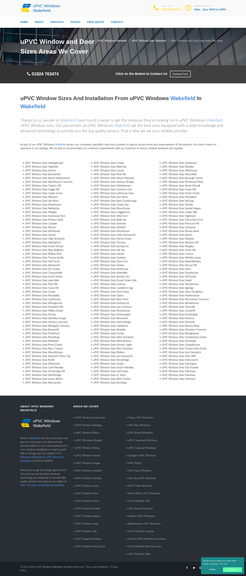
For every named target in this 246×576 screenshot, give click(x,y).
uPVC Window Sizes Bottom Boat (180, 326)
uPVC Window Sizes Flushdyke (179, 341)
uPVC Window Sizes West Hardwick (113, 337)
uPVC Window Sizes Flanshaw (178, 375)
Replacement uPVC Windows (144, 524)
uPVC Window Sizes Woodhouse (180, 284)
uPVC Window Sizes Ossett (40, 292)
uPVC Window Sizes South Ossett (181, 193)
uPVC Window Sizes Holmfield (110, 273)
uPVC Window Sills (86, 531)
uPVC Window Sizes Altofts (177, 235)
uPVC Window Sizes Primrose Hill (180, 223)
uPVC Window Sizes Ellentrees (179, 371)
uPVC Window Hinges (87, 463)
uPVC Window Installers (88, 471)
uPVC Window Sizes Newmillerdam (181, 261)
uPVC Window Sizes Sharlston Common (184, 329)
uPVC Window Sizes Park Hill (109, 174)
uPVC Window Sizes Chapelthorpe (181, 345)
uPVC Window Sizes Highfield (41, 167)
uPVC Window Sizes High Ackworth (45, 239)
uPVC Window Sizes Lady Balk (42, 280)
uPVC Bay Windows (139, 425)
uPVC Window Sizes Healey (108, 265)
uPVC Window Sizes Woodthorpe (43, 352)
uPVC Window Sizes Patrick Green (112, 239)
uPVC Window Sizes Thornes (109, 242)
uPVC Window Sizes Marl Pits (41, 284)
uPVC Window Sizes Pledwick (41, 197)
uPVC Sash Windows (139, 471)
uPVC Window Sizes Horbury (178, 318)
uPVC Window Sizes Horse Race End (182, 220)
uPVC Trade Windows (140, 486)
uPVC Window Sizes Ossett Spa (111, 204)
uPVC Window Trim (139, 501)
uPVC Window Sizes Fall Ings (178, 201)
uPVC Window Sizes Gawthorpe (43, 299)
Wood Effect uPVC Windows (144, 493)
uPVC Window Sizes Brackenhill (42, 174)
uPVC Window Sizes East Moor (110, 197)
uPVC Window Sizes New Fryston (112, 379)
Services (57, 22)
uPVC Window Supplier (141, 531)
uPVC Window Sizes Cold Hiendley (44, 367)
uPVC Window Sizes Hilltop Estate (44, 311)
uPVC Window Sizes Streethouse (180, 273)
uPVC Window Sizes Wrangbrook (43, 303)
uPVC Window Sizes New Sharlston (113, 348)
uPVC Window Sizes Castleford (110, 326)
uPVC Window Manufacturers (145, 546)
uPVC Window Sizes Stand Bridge (112, 322)
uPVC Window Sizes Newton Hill (180, 242)
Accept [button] (232, 569)
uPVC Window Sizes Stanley (177, 204)
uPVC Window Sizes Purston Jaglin (112, 345)
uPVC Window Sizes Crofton (178, 254)
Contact (117, 22)
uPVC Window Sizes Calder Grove (43, 193)
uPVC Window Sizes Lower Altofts (44, 379)
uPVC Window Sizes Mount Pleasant (113, 178)
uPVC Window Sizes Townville (178, 307)
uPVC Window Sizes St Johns (109, 375)
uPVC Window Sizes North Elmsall (181, 186)
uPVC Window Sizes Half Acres (42, 261)
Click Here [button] (223, 564)
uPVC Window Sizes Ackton (40, 170)
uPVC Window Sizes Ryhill (39, 360)
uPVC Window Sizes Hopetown (179, 163)
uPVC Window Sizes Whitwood (42, 231)
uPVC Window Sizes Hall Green (110, 371)
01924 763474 (171, 9)
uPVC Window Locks (87, 486)
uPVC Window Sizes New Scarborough (115, 201)
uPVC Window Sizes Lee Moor (42, 201)
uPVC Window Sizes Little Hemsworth (114, 235)
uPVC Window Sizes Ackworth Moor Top (47, 356)
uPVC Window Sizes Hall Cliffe (179, 356)
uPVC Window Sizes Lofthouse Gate (113, 193)
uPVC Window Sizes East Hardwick (181, 352)
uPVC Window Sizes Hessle (108, 254)
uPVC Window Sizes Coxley (108, 163)
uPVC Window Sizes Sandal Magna (181, 208)
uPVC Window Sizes (139, 554)
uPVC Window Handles (88, 478)
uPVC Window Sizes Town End (110, 261)
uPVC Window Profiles (88, 508)
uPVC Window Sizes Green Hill (179, 189)
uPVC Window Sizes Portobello (42, 295)
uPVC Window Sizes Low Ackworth (113, 356)
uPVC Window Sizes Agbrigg (177, 288)
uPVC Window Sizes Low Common (112, 307)
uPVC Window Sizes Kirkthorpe (110, 269)
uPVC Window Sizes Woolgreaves (180, 333)
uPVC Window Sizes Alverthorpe (43, 204)
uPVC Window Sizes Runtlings (110, 383)
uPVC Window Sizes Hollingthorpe (44, 163)
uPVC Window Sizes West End (110, 216)
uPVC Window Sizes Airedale (109, 329)
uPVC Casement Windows (142, 440)
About (39, 22)
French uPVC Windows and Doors (147, 539)
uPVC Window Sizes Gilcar (176, 269)
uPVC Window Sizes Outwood (179, 227)
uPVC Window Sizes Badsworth (42, 265)
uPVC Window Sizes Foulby (108, 364)
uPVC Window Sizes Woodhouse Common (49, 182)
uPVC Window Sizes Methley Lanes (181, 258)
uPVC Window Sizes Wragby (178, 246)
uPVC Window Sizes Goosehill (178, 311)
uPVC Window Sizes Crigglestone (111, 212)
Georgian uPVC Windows (142, 455)
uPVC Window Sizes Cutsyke (41, 223)
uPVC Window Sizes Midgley (41, 212)
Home (24, 22)
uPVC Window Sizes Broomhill (42, 329)
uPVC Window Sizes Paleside (178, 239)
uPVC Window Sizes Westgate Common (47, 326)
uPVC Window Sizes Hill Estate (179, 276)
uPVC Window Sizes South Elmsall (44, 246)
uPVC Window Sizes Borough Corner (182, 178)
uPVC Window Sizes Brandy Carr (111, 276)
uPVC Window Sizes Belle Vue (109, 167)
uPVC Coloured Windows (142, 448)
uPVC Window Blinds (87, 433)
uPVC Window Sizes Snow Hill (179, 250)
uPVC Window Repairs (88, 516)
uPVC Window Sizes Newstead (110, 318)
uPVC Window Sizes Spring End (111, 246)
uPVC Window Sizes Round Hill (179, 265)
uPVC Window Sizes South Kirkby (43, 276)
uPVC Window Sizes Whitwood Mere (182, 182)
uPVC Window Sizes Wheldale (42, 341)
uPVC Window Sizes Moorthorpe (111, 208)
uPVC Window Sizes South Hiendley (113, 367)
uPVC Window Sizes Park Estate (111, 292)
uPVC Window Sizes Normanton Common (185, 299)
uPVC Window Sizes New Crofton (44, 348)
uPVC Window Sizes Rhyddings (42, 337)
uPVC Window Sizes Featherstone (180, 295)
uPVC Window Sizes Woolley (178, 167)
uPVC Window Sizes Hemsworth (180, 360)
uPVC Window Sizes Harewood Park (45, 216)
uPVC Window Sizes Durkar (108, 333)
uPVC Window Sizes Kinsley (40, 314)
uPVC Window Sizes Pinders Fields (44, 220)
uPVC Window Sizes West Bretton (112, 341)
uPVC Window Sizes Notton (40, 227)
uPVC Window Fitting (87, 448)
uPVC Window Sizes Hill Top (109, 250)
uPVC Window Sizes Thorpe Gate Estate (184, 348)
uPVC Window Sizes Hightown (179, 216)
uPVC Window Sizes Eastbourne (111, 303)
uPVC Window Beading (88, 425)
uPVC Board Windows (140, 433)
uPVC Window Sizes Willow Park (43, 254)
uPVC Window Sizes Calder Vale (179, 212)
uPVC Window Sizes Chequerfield (43, 273)
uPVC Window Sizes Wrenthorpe (111, 311)
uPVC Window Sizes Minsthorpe (111, 231)
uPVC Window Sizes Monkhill (178, 322)
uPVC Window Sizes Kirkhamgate (111, 314)
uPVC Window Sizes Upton (108, 295)
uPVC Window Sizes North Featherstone (47, 178)
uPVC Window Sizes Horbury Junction (46, 322)
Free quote (95, 22)
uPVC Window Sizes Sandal (40, 235)
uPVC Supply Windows (88, 539)
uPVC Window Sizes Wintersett (42, 364)
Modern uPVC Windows (141, 516)
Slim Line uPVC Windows (142, 478)
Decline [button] (213, 569)
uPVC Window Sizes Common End (112, 189)
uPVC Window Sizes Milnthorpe (179, 170)
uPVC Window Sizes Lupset (108, 170)
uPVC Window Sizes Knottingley (180, 314)
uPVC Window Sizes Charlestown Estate (184, 337)
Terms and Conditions (97, 567)
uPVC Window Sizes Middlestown (112, 186)
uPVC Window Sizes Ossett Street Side (115, 280)
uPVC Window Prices (87, 501)
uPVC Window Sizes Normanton (43, 383)
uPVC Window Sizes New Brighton (44, 250)
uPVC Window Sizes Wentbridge (43, 375)
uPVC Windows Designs (88, 440)
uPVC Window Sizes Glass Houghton (182, 292)
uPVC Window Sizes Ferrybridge (111, 360)
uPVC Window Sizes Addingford (43, 242)
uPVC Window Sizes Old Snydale (180, 367)
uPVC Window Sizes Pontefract (42, 333)
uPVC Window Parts (86, 493)
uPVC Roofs (134, 463)
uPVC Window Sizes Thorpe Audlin (44, 258)
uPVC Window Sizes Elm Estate (42, 269)
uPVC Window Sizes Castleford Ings (113, 288)
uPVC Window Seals (86, 524)
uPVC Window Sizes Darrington (179, 364)
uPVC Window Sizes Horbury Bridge (113, 182)
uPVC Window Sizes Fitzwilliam (179, 197)
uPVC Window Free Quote (90, 546)
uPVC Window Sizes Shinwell (109, 223)
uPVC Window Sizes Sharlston (178, 379)
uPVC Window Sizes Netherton (42, 208)
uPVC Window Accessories (90, 418)
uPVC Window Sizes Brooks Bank (180, 231)
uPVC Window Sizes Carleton (109, 258)
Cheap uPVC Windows (140, 418)
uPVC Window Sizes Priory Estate (43, 345)
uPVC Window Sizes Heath (177, 280)
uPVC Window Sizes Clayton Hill (43, 186)
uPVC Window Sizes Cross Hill (42, 288)
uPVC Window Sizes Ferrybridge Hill (45, 371)
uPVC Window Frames (87, 455)
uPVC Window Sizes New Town (110, 299)
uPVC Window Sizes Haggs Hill (42, 189)
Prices (75, 22)
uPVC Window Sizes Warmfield (179, 174)
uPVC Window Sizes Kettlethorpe (180, 303)
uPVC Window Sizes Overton (109, 284)
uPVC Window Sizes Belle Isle (109, 220)
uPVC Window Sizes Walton (109, 352)
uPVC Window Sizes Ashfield (109, 227)
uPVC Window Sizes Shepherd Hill (44, 307)
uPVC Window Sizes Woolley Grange (45, 318)
